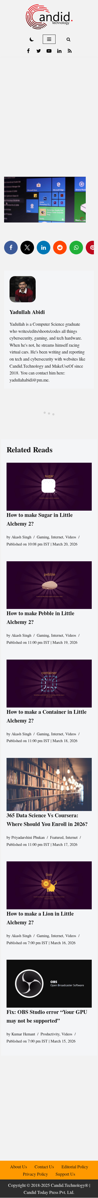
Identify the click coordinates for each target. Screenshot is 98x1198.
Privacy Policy (35, 1174)
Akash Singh (21, 536)
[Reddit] (60, 247)
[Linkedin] (59, 51)
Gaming (43, 536)
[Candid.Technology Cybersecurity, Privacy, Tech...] (49, 17)
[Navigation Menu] (49, 39)
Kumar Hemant (23, 1034)
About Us (18, 1166)
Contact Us (44, 1166)
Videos (70, 536)
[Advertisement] (49, 109)
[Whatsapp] (76, 247)
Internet (57, 536)
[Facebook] (28, 51)
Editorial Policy (75, 1166)
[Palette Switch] (32, 39)
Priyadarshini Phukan (28, 837)
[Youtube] (49, 51)
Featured (56, 837)
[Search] (68, 39)
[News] (70, 51)
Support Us (65, 1174)
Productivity (50, 1034)
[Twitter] (38, 51)
